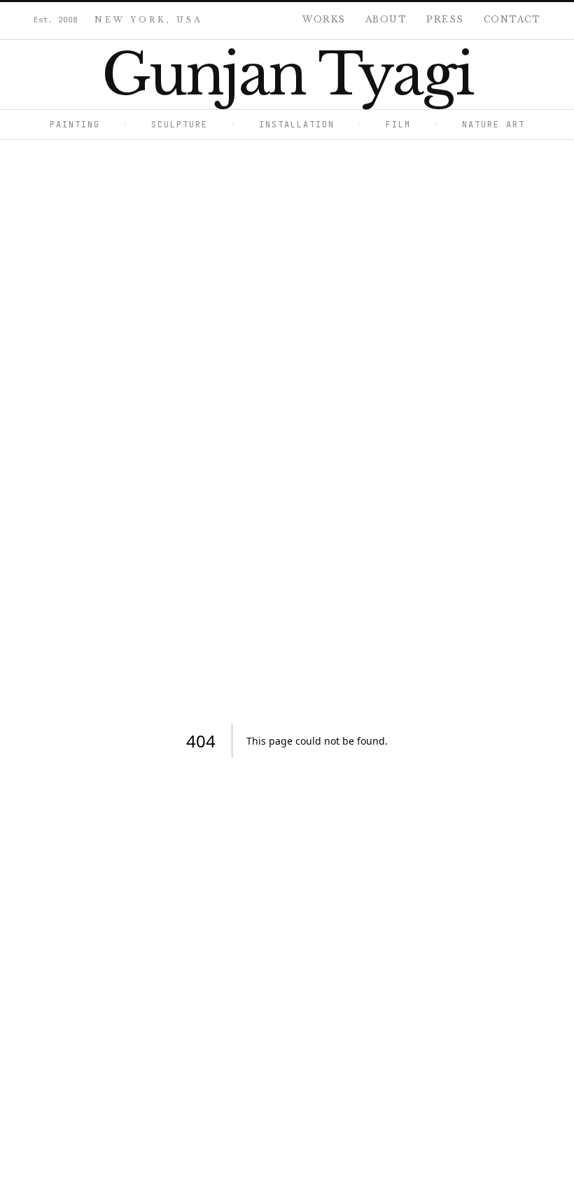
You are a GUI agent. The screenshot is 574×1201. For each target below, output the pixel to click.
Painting (75, 124)
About (386, 19)
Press (445, 19)
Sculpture (165, 124)
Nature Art (479, 124)
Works (324, 19)
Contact (512, 19)
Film (384, 124)
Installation (282, 124)
